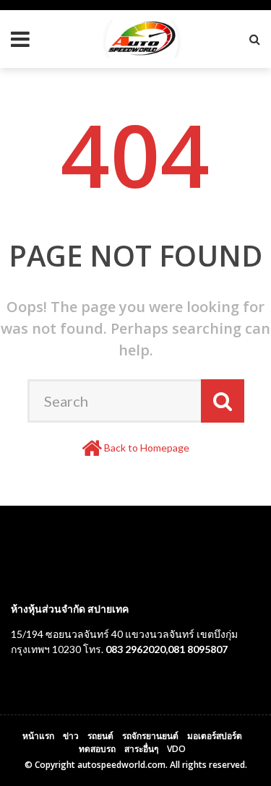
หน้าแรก (38, 736)
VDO (176, 749)
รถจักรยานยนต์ (150, 736)
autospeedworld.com (121, 765)
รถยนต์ (100, 736)
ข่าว (71, 736)
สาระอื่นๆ (141, 749)
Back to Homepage (146, 447)
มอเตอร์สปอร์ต (214, 736)
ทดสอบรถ (97, 749)
